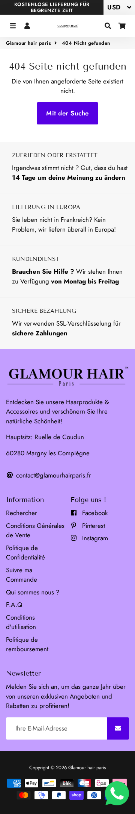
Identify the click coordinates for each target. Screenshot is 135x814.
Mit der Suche (67, 113)
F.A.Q (14, 604)
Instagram (94, 538)
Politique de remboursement (27, 644)
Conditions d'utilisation (21, 622)
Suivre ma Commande (21, 574)
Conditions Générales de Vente (35, 530)
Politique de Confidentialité (25, 552)
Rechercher (21, 512)
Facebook (94, 512)
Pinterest (92, 525)
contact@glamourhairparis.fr (52, 475)
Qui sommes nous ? (32, 592)
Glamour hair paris (28, 43)
